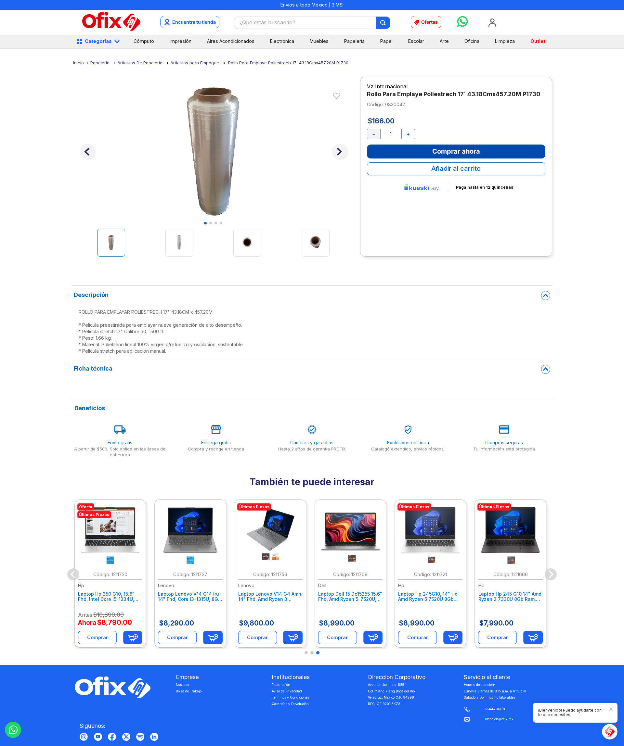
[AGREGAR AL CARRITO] (132, 637)
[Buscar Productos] (383, 23)
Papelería (100, 62)
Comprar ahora (456, 151)
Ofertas (429, 22)
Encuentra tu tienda (194, 22)
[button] (306, 652)
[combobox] (312, 23)
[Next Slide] (551, 574)
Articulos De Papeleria (139, 62)
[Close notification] (611, 709)
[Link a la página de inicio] (78, 62)
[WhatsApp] (13, 730)
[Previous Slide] (73, 574)
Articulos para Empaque (194, 62)
